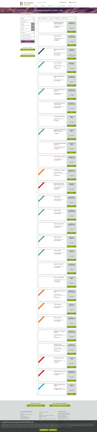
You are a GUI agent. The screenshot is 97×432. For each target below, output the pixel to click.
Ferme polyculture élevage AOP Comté (60, 144)
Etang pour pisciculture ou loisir (60, 291)
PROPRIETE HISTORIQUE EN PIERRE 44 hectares (60, 130)
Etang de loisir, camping (59, 170)
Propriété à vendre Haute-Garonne (64, 413)
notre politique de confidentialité (66, 427)
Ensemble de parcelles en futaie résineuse (59, 103)
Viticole (63, 26)
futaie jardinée (57, 197)
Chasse (40, 417)
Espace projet (73, 2)
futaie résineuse (57, 237)
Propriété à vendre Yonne (62, 415)
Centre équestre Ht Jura (59, 116)
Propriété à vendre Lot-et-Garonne (64, 414)
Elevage (64, 146)
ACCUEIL (22, 14)
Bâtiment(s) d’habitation (26, 35)
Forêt (63, 79)
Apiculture (41, 414)
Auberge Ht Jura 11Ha (59, 358)
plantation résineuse (58, 264)
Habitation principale (24, 418)
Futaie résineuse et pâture (60, 156)
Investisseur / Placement (43, 412)
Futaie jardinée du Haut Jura (59, 77)
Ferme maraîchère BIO (59, 277)
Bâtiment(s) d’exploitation (26, 37)
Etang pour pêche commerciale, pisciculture (60, 345)
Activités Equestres (23, 416)
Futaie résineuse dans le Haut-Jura (59, 90)
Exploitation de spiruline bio (59, 50)
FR (74, 6)
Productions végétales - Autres (60, 53)
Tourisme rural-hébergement (59, 39)
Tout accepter (43, 429)
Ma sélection (62, 2)
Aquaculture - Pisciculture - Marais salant (46, 415)
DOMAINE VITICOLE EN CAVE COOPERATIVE (59, 23)
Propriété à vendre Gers (62, 417)
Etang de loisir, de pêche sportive (59, 331)
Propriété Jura (72, 22)
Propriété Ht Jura (58, 36)
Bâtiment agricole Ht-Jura (60, 371)
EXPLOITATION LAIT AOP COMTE (59, 385)
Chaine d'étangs (57, 62)
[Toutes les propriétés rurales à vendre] (26, 5)
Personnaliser (52, 429)
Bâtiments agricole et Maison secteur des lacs (59, 184)
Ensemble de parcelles (59, 223)
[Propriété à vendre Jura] (45, 27)
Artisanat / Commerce (43, 416)
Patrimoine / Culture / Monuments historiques (47, 418)
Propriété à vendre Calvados (63, 416)
